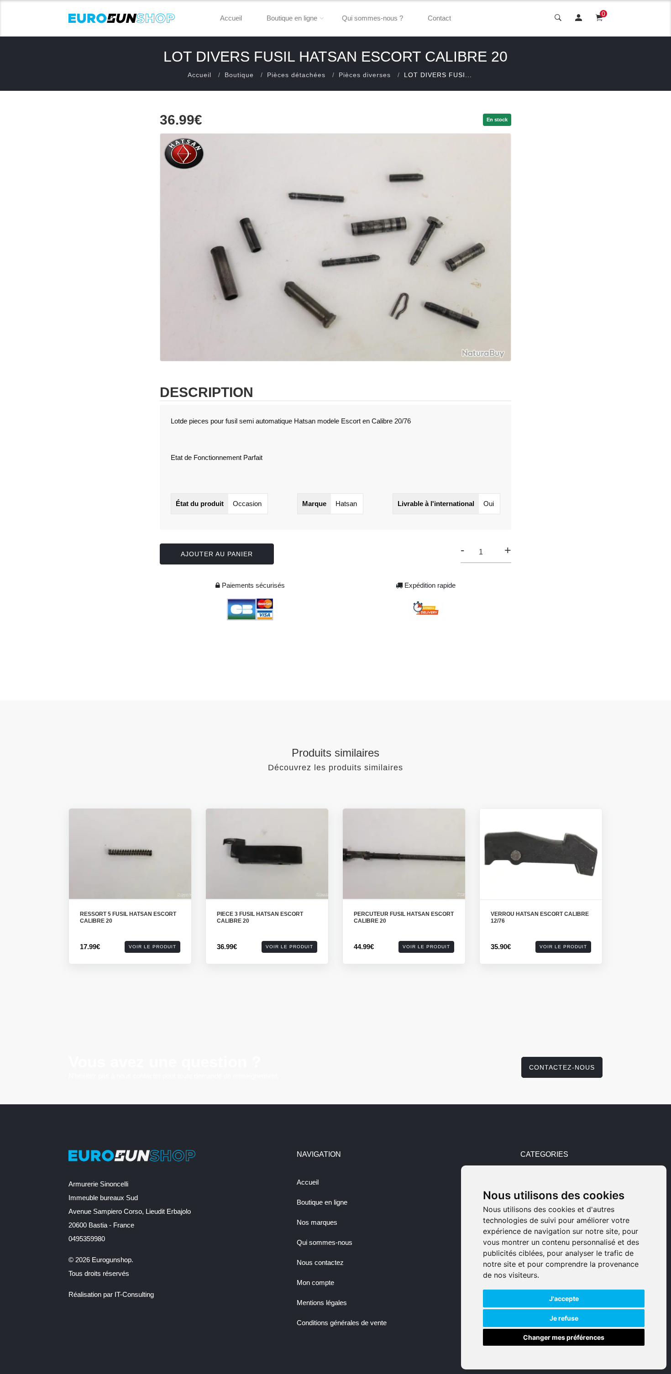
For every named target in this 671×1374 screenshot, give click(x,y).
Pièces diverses (365, 74)
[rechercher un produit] (558, 18)
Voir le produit (152, 946)
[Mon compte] (578, 18)
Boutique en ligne (292, 18)
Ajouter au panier (217, 554)
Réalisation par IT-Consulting (111, 1294)
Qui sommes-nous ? (372, 18)
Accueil (231, 18)
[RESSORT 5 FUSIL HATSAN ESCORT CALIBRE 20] (130, 854)
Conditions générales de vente (342, 1323)
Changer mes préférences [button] (563, 1337)
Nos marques (317, 1222)
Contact (439, 18)
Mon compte (315, 1282)
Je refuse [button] (564, 1318)
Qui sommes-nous (324, 1242)
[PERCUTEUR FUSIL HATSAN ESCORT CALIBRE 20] (404, 854)
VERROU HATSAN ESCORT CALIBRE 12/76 (540, 918)
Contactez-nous (562, 1067)
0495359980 (86, 1239)
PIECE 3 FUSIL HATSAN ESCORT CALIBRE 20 (260, 918)
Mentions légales (322, 1302)
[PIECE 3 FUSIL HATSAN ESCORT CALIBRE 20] (267, 854)
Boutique (239, 74)
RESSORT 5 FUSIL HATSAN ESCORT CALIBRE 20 (128, 918)
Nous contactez (320, 1262)
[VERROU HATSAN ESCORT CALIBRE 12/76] (541, 854)
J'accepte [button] (564, 1298)
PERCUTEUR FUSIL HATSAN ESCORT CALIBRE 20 (404, 918)
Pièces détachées (296, 74)
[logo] (121, 18)
